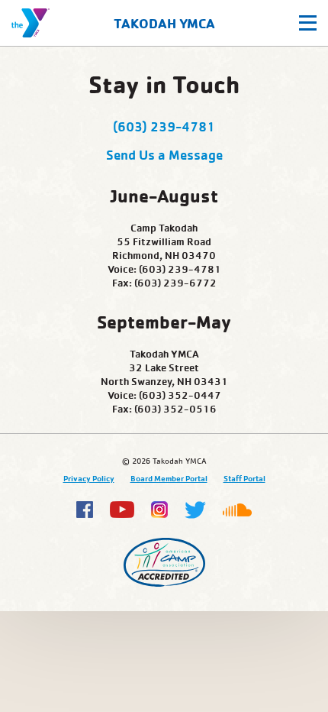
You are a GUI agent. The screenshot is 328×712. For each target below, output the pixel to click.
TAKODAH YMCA (164, 23)
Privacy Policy (88, 478)
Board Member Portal (168, 478)
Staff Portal (244, 478)
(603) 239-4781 (164, 126)
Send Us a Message (164, 154)
